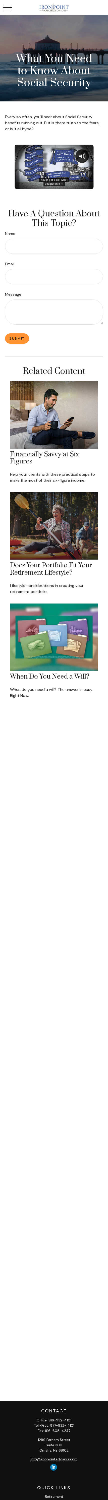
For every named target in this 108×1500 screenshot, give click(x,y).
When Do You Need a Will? (49, 677)
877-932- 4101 (62, 1425)
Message (13, 294)
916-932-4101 (59, 1420)
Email (9, 264)
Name (10, 233)
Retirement (54, 1496)
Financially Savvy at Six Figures (44, 458)
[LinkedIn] (53, 1467)
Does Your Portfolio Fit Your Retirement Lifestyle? (51, 569)
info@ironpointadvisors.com (54, 1459)
